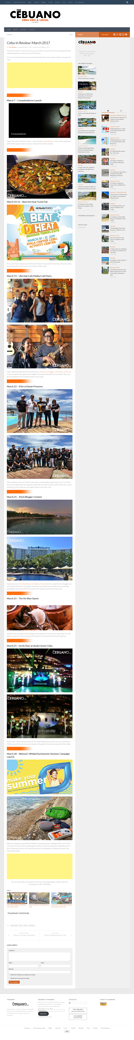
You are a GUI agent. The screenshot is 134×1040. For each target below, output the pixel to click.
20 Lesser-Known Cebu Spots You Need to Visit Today (117, 239)
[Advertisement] (39, 75)
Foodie (50, 2)
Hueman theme (27, 1036)
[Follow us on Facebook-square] (114, 34)
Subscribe (43, 1014)
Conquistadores (48, 141)
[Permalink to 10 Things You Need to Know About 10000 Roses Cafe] (105, 184)
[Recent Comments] (120, 111)
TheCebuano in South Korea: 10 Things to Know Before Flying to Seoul (118, 196)
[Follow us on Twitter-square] (120, 34)
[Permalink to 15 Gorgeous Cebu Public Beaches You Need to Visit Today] (105, 217)
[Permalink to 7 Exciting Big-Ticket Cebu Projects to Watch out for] (105, 229)
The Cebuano (13, 47)
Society (70, 2)
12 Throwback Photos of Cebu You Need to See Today (117, 207)
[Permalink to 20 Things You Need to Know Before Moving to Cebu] (105, 161)
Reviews (57, 2)
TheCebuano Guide (19, 2)
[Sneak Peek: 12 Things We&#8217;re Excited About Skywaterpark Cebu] (61, 898)
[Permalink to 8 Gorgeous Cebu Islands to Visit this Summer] (105, 261)
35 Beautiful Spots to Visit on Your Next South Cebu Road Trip (117, 130)
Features (8, 2)
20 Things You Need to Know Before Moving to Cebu (117, 162)
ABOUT (15, 29)
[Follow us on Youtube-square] (123, 34)
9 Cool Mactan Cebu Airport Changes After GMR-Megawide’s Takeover (118, 173)
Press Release (79, 2)
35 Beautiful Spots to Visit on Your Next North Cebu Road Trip (117, 141)
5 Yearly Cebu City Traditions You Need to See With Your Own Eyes (118, 250)
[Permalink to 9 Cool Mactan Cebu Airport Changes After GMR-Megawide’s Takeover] (105, 172)
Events (44, 2)
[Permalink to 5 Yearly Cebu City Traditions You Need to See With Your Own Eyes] (105, 249)
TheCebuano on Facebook (86, 215)
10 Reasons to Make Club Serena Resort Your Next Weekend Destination (85, 96)
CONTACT (32, 29)
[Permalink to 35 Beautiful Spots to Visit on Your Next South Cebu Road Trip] (105, 129)
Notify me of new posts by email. (20, 978)
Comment (12, 950)
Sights (29, 2)
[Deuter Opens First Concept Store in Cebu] (39, 898)
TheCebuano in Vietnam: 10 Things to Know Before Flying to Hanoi (118, 119)
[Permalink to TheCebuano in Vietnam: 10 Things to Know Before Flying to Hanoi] (105, 118)
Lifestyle (36, 2)
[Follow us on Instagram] (117, 34)
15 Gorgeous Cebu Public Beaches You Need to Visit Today (118, 218)
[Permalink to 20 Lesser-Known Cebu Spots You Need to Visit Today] (105, 238)
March (25, 925)
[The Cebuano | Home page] (35, 16)
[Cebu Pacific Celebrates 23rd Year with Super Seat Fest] (17, 898)
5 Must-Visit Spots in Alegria (86, 78)
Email (43, 962)
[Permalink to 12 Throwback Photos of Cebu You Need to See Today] (105, 206)
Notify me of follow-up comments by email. (23, 974)
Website (11, 969)
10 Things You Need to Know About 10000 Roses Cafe (118, 184)
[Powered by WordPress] (13, 1036)
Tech (64, 2)
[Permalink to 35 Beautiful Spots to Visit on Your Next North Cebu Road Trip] (105, 140)
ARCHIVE (23, 29)
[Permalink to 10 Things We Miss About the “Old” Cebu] (105, 152)
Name (11, 962)
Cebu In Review (14, 925)
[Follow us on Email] (126, 34)
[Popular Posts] (108, 111)
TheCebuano (31, 925)
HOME (9, 29)
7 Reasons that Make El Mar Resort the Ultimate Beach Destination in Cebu (86, 150)
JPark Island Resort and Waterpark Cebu (31, 584)
